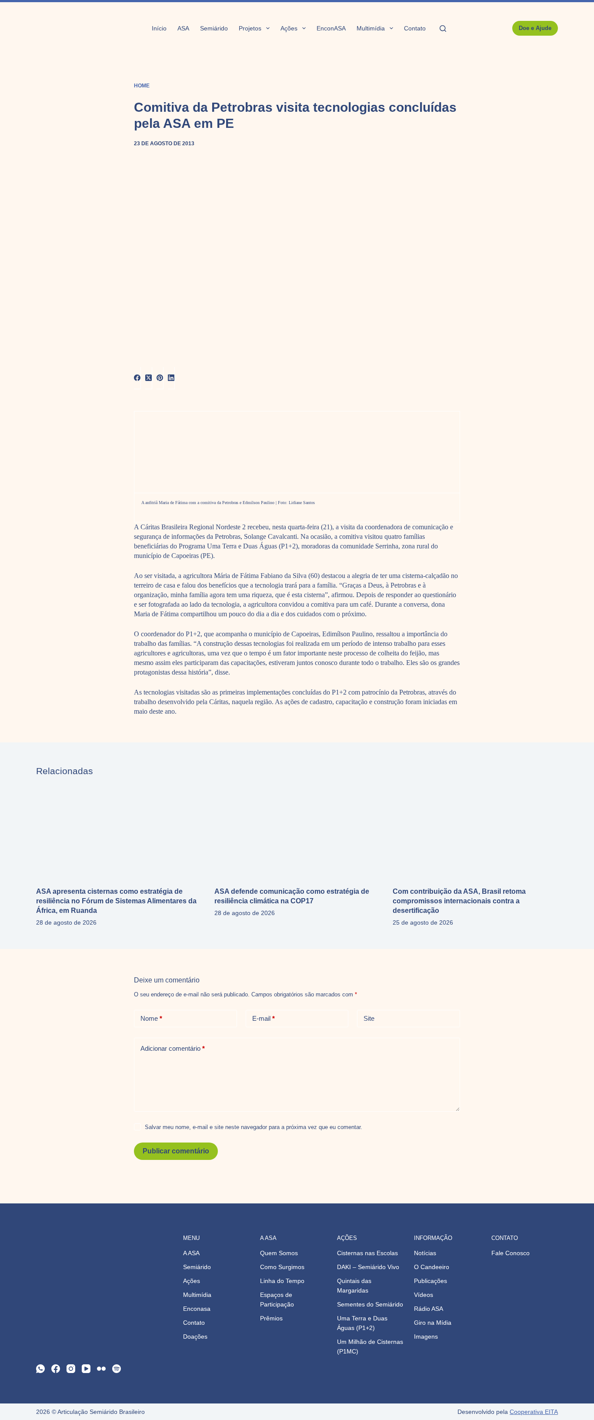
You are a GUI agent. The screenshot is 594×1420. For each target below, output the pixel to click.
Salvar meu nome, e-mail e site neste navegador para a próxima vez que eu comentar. (253, 1127)
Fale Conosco (510, 1253)
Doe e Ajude (535, 28)
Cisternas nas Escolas (367, 1253)
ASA (183, 28)
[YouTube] (86, 1368)
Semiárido (214, 28)
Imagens (426, 1336)
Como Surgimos (282, 1266)
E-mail (263, 1018)
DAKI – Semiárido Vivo (368, 1266)
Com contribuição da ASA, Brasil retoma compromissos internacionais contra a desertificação (459, 901)
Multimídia (371, 28)
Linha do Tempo (282, 1280)
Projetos (250, 28)
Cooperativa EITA (534, 1411)
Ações (288, 28)
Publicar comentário (176, 1151)
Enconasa (196, 1308)
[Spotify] (116, 1368)
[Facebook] (137, 378)
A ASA (191, 1253)
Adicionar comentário (172, 1048)
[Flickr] (101, 1368)
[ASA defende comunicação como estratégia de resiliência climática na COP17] (297, 831)
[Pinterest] (160, 378)
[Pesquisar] (443, 28)
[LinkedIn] (171, 378)
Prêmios (271, 1318)
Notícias (425, 1253)
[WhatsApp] (40, 1368)
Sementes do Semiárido (370, 1304)
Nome (151, 1018)
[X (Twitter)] (148, 378)
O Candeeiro (431, 1266)
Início (159, 28)
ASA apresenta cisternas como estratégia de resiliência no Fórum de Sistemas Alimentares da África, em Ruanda (116, 901)
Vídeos (423, 1294)
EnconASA (331, 28)
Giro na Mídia (432, 1322)
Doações (195, 1336)
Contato (415, 28)
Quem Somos (279, 1253)
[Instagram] (71, 1368)
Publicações (430, 1280)
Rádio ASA (428, 1308)
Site (369, 1018)
